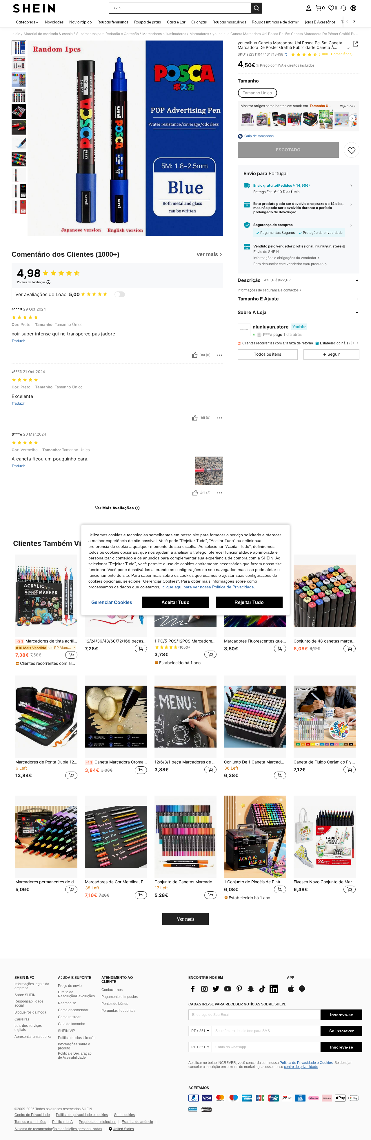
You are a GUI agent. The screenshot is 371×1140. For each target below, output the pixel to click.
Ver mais (185, 919)
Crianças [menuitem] (199, 22)
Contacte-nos (112, 990)
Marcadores (199, 34)
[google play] (302, 992)
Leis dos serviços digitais (28, 1028)
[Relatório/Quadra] (219, 355)
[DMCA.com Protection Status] (206, 1109)
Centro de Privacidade (32, 1115)
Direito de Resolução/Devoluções (76, 994)
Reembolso (67, 1003)
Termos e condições (30, 1122)
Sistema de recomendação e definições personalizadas (58, 1129)
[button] (343, 8)
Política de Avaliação (31, 282)
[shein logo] (34, 8)
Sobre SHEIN (25, 995)
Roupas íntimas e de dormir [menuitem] (275, 22)
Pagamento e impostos (119, 997)
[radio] (257, 93)
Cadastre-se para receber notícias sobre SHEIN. (237, 1004)
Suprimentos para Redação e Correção (107, 34)
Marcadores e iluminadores (164, 34)
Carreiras (21, 1019)
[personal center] (308, 8)
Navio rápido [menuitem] (80, 22)
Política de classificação (77, 1038)
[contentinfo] (275, 1098)
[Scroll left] (347, 21)
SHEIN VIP (66, 1031)
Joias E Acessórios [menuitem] (320, 22)
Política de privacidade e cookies (82, 1115)
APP (290, 978)
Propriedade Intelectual (97, 1122)
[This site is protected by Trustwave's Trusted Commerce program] (192, 1109)
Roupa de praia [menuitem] (147, 22)
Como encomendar (73, 1010)
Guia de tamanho (71, 1024)
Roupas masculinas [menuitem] (229, 22)
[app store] (291, 992)
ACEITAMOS (198, 1088)
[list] (234, 989)
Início (16, 34)
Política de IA (62, 1122)
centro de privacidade (301, 1067)
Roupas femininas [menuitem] (112, 22)
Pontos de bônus (114, 1004)
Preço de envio (70, 986)
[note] (46, 663)
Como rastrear (69, 1017)
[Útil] (194, 355)
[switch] (119, 294)
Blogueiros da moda (30, 1012)
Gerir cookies (124, 1115)
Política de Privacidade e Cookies (306, 1063)
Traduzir (18, 341)
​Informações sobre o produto (74, 1046)
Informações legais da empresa (31, 986)
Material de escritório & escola (48, 34)
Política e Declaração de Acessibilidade (75, 1055)
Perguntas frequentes (118, 1011)
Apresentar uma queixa (32, 1037)
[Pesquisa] (256, 8)
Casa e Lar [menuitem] (176, 22)
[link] (320, 7)
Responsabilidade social (28, 1003)
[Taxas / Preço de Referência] (257, 66)
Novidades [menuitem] (54, 22)
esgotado (288, 150)
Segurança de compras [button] (273, 225)
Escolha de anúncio (137, 1122)
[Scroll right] (354, 21)
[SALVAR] (351, 150)
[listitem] (248, 119)
